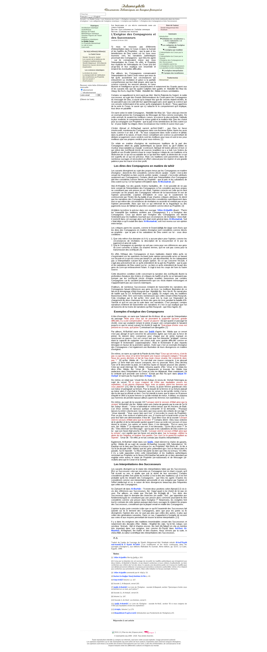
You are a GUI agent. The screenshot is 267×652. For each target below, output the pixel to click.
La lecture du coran (90, 73)
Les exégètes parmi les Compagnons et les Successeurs (171, 65)
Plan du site (126, 632)
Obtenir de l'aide (87, 99)
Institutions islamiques (89, 39)
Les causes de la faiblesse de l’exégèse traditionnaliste (94, 60)
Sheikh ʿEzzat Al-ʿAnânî (91, 57)
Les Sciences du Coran (110, 19)
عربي (91, 17)
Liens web (85, 47)
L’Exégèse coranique (129, 19)
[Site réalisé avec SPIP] (149, 632)
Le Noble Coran (93, 19)
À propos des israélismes (173, 73)
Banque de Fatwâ (88, 32)
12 (179, 489)
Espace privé (137, 632)
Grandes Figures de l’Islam (91, 35)
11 (182, 398)
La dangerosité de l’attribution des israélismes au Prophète (94, 76)
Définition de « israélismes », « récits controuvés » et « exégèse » (173, 41)
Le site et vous (86, 45)
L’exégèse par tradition (129, 21)
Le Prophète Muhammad (90, 43)
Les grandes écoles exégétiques (171, 68)
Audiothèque (86, 30)
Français (83, 17)
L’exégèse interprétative (173, 71)
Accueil (83, 19)
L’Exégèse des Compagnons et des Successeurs (171, 61)
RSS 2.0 (117, 632)
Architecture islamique (89, 28)
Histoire (84, 37)
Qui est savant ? (89, 79)
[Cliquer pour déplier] (161, 39)
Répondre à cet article (123, 620)
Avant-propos (88, 81)
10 (127, 387)
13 (177, 517)
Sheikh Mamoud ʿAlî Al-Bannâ (94, 63)
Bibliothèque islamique (90, 34)
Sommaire (172, 34)
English (97, 17)
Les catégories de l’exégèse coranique (104, 21)
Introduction (163, 36)
